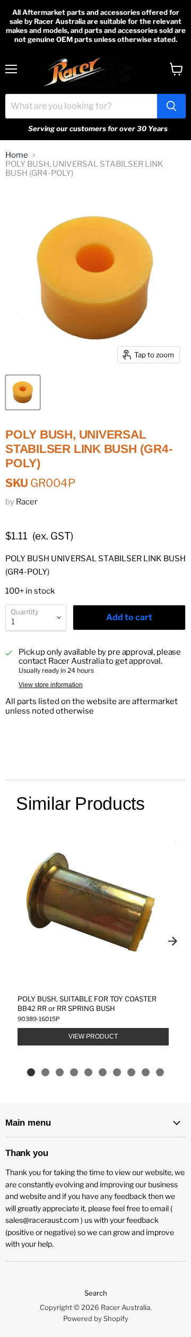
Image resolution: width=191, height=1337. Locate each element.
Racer (27, 502)
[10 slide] (160, 1072)
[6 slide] (103, 1072)
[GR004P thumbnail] (23, 392)
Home (16, 155)
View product (93, 1036)
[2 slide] (45, 1072)
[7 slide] (117, 1072)
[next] (172, 941)
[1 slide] (31, 1072)
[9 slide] (146, 1072)
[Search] (171, 106)
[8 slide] (131, 1072)
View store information (51, 685)
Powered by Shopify (95, 1318)
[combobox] (81, 106)
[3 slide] (60, 1072)
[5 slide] (88, 1072)
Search (95, 1293)
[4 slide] (74, 1072)
